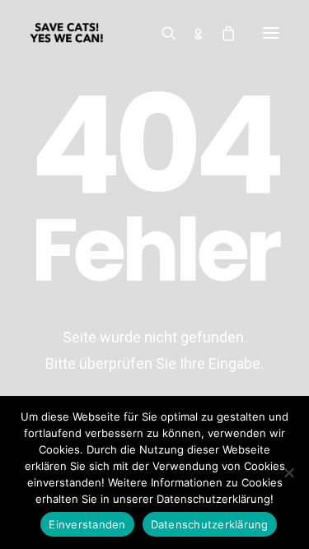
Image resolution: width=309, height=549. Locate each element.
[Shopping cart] (221, 33)
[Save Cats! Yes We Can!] (67, 32)
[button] (271, 32)
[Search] (161, 33)
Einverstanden (87, 524)
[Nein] (288, 472)
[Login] (191, 33)
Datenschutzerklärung (210, 524)
